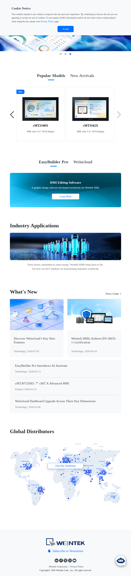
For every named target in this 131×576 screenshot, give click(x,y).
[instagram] (70, 560)
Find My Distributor (65, 465)
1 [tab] (60, 54)
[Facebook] (61, 560)
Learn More (66, 196)
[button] (12, 114)
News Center (112, 293)
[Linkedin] (56, 560)
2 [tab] (65, 54)
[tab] (51, 77)
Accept (65, 29)
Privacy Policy (47, 21)
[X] (65, 560)
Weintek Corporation (58, 566)
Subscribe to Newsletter (67, 551)
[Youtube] (74, 560)
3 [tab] (70, 54)
